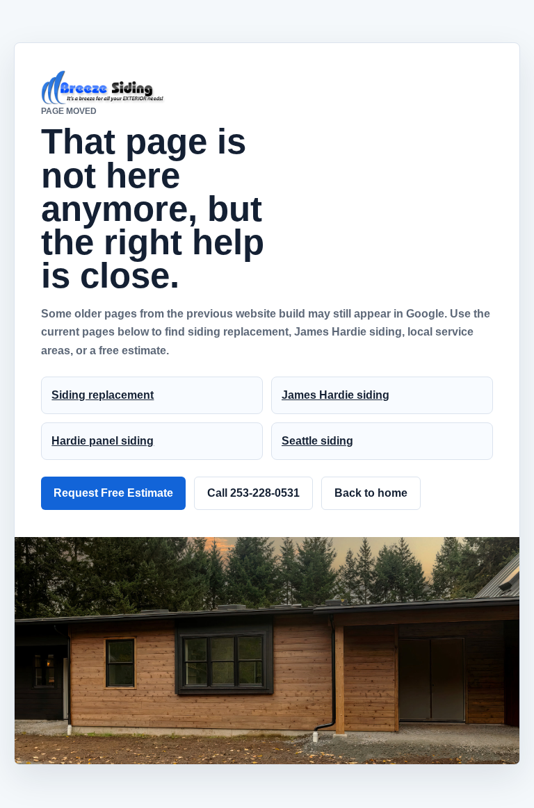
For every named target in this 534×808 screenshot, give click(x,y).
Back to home (370, 493)
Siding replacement (102, 395)
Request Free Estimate (113, 493)
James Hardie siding (335, 395)
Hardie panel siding (102, 441)
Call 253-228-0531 (253, 493)
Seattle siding (317, 441)
